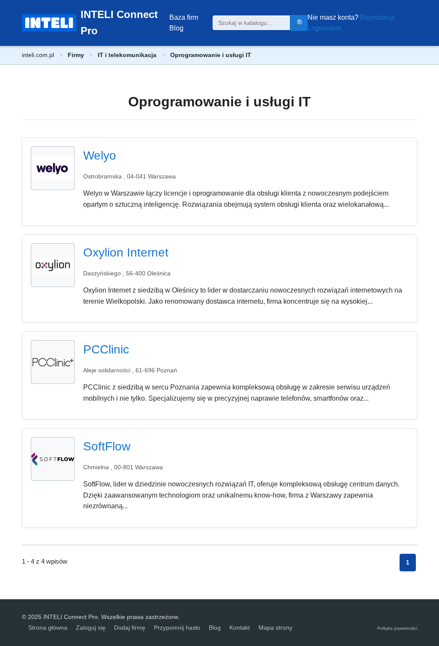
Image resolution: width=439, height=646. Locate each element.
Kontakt (239, 627)
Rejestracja (377, 17)
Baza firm (183, 17)
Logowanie (324, 28)
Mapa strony (275, 627)
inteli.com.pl (38, 54)
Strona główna (47, 627)
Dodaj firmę (129, 627)
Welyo (99, 155)
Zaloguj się (90, 627)
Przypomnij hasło (177, 627)
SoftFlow (106, 446)
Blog (176, 28)
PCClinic (106, 349)
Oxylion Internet (125, 252)
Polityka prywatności (397, 628)
